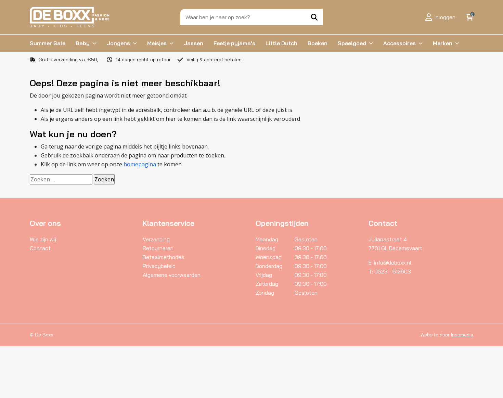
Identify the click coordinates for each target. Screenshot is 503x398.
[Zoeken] (314, 17)
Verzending (156, 239)
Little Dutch (281, 43)
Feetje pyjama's (234, 43)
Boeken (317, 43)
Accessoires (399, 43)
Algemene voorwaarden (172, 274)
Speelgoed (352, 43)
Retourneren (158, 248)
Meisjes (157, 43)
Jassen (193, 43)
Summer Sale (47, 43)
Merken (442, 43)
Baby (83, 43)
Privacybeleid (159, 265)
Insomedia (462, 335)
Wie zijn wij (43, 239)
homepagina (140, 164)
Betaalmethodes (163, 257)
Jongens (118, 43)
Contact (40, 248)
